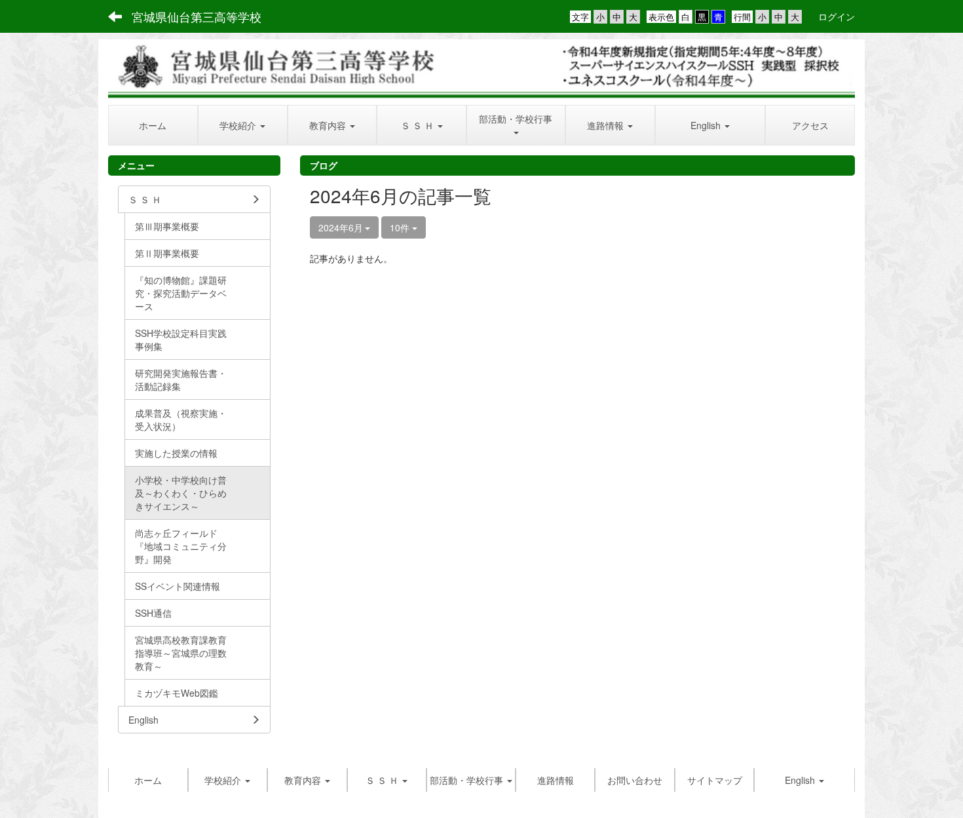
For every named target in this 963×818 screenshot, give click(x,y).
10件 (401, 227)
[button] (242, 125)
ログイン (836, 16)
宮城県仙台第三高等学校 (196, 16)
